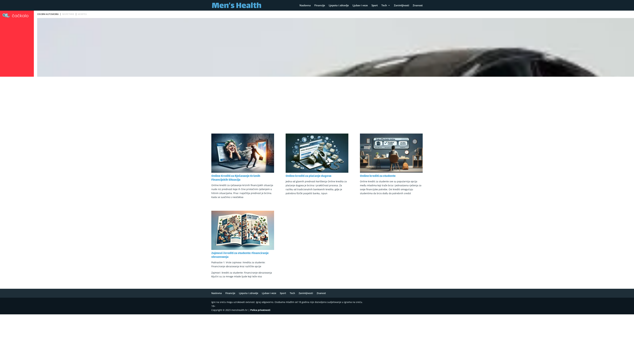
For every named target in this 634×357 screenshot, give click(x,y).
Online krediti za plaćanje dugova (308, 176)
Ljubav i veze (360, 5)
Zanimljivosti (401, 5)
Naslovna (305, 5)
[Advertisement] (317, 102)
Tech (384, 5)
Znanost (418, 5)
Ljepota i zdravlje (339, 5)
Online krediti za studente (378, 176)
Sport (374, 5)
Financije (319, 5)
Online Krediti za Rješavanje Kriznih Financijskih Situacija (235, 178)
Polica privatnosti (260, 310)
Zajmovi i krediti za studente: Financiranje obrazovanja (240, 255)
